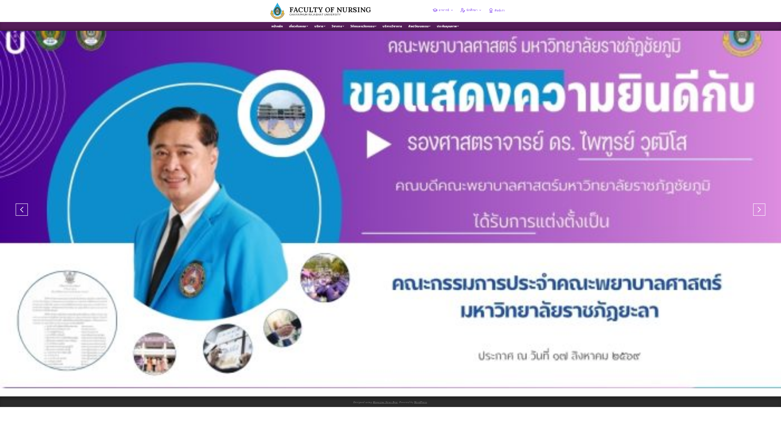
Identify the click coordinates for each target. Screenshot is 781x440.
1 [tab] (385, 379)
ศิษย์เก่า (500, 10)
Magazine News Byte (385, 402)
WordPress (420, 402)
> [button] (759, 210)
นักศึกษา (472, 10)
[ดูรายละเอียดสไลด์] (390, 209)
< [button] (22, 210)
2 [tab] (390, 379)
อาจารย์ (444, 10)
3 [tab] (395, 379)
